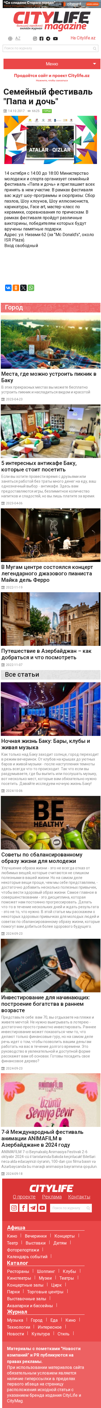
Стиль (63, 1333)
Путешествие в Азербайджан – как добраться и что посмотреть (46, 654)
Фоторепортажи (23, 1250)
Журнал (17, 1312)
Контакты (79, 1197)
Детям (60, 1243)
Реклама (52, 1197)
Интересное (50, 1327)
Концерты (64, 1236)
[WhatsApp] (31, 288)
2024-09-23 (14, 934)
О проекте (24, 1197)
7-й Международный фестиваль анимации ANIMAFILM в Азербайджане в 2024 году (42, 1138)
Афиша (16, 1228)
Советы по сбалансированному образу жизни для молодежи (41, 857)
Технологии (18, 1327)
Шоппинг (46, 1271)
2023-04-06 (14, 503)
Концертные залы (25, 1285)
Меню (52, 63)
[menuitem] (52, 64)
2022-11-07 (14, 665)
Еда (54, 1320)
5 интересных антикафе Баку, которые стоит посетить (38, 466)
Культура (41, 1333)
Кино (12, 1236)
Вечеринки (36, 1236)
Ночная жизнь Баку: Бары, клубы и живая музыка (45, 744)
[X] (23, 288)
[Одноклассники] (16, 288)
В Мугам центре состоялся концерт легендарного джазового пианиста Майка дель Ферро (47, 573)
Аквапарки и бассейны (30, 1305)
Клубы (69, 1271)
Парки (13, 1291)
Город (37, 1320)
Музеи (45, 1278)
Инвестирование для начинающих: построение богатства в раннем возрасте (45, 1004)
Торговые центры (45, 1291)
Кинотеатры (19, 1278)
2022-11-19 (14, 587)
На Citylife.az (83, 37)
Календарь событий (27, 1256)
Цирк (56, 1285)
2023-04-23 (14, 399)
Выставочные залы (26, 1298)
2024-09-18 (14, 1174)
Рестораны (18, 1271)
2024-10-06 (14, 791)
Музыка (15, 1320)
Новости (15, 1333)
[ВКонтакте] (8, 288)
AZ (17, 38)
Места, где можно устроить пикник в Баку (48, 377)
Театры (67, 1278)
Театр (12, 1243)
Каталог (17, 1263)
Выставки (36, 1243)
